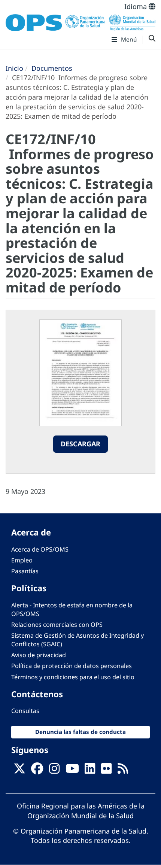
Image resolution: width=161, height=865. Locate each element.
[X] (19, 771)
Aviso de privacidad (38, 655)
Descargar (80, 443)
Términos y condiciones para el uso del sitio (72, 677)
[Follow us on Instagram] (54, 771)
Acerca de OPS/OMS (40, 549)
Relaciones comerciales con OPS (57, 624)
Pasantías (25, 571)
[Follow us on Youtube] (72, 771)
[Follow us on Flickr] (106, 771)
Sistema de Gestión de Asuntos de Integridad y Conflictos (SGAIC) (77, 639)
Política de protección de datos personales (71, 666)
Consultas (25, 711)
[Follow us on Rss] (123, 771)
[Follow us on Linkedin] (90, 771)
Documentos (51, 68)
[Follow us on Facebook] (37, 771)
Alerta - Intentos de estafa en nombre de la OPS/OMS (72, 609)
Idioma (136, 6)
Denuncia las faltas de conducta (80, 731)
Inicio (14, 68)
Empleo (22, 560)
